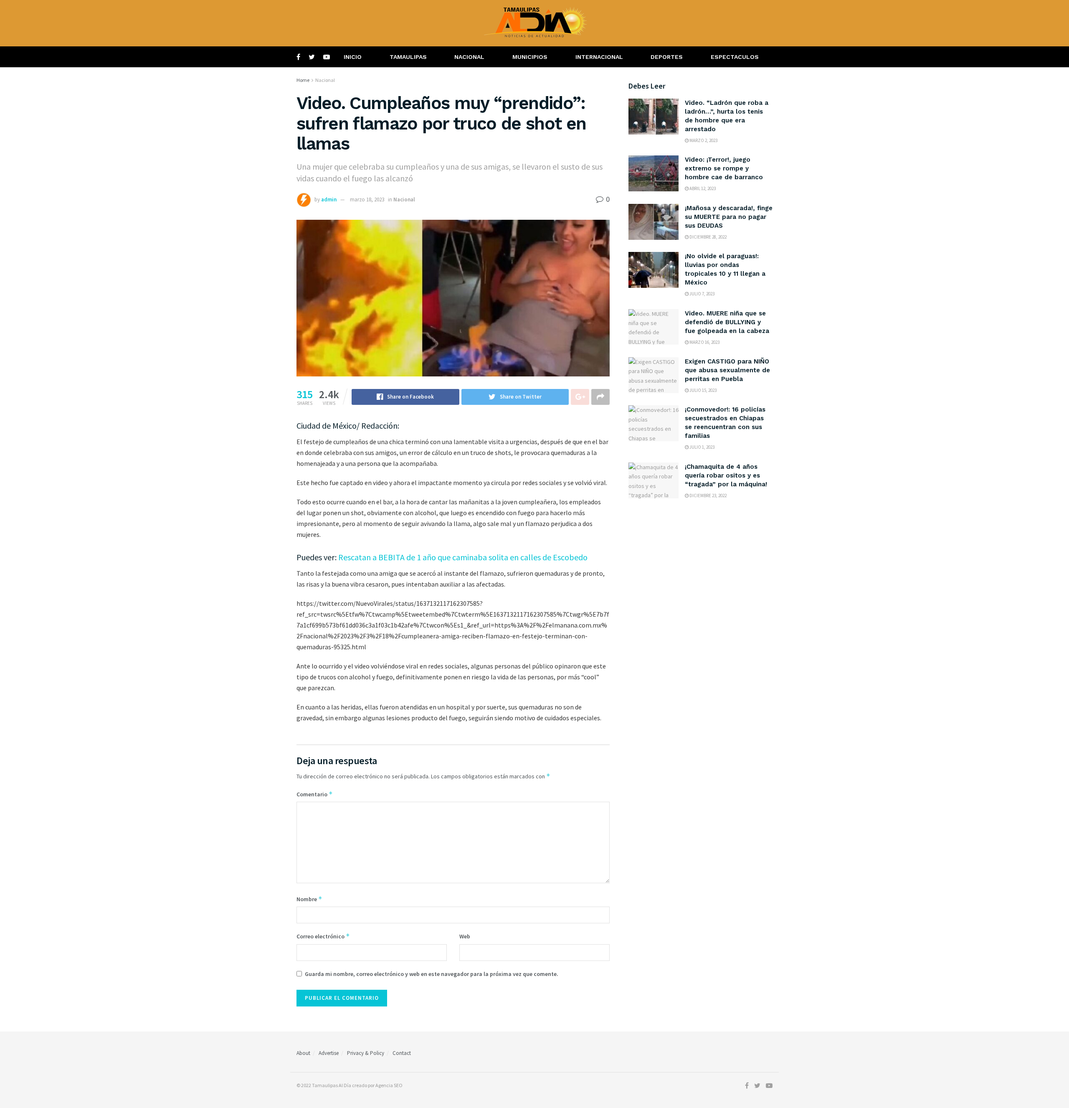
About (303, 1053)
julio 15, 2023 (703, 390)
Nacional (469, 56)
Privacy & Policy (365, 1053)
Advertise (329, 1053)
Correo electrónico (323, 936)
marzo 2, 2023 (703, 140)
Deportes (667, 56)
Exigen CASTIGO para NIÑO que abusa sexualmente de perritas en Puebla (727, 370)
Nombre (309, 899)
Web (464, 936)
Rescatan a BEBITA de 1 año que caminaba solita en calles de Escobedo (463, 557)
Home (302, 80)
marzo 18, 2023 (367, 199)
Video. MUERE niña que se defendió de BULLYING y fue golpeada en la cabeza (727, 322)
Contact (402, 1053)
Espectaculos (735, 56)
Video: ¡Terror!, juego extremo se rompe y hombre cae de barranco (724, 168)
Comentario (314, 794)
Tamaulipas (408, 56)
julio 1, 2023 (701, 447)
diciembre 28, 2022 (708, 237)
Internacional (599, 56)
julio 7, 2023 (701, 294)
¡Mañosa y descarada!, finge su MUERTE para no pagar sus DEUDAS (729, 216)
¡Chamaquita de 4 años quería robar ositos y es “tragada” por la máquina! (726, 475)
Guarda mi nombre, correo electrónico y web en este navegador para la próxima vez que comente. (431, 974)
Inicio (353, 56)
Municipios (529, 56)
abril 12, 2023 (702, 188)
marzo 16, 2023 (704, 342)
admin (329, 199)
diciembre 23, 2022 (708, 495)
